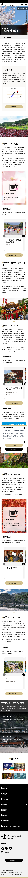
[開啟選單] (26, 4)
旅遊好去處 (5, 799)
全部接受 (14, 445)
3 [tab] (14, 321)
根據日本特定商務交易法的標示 (11, 826)
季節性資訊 (9, 37)
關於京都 (4, 788)
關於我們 (4, 810)
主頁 (4, 37)
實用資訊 (4, 804)
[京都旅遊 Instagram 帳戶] (19, 1)
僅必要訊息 (14, 449)
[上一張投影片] (4, 236)
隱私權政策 (9, 438)
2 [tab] (13, 321)
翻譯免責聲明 (6, 821)
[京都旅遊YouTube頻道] (23, 1)
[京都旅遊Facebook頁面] (16, 1)
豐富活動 (4, 794)
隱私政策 (4, 815)
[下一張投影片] (23, 236)
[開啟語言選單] (22, 4)
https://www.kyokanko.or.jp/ (15, 874)
